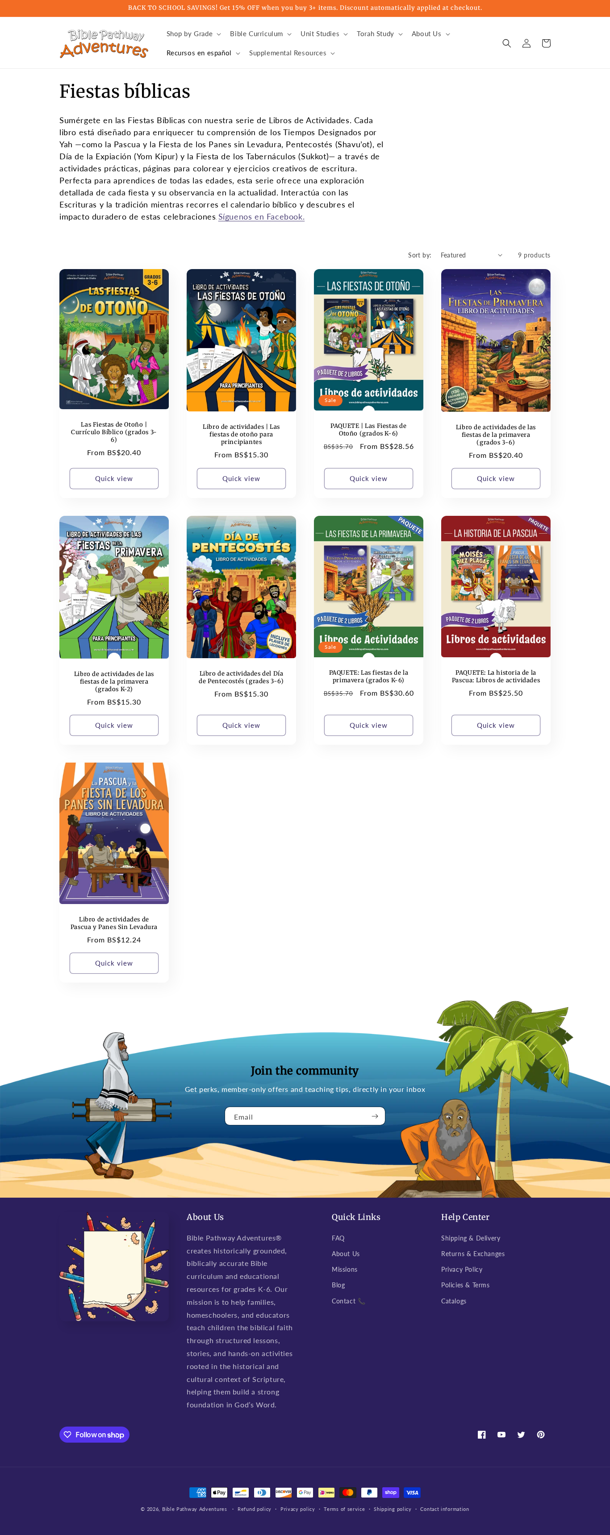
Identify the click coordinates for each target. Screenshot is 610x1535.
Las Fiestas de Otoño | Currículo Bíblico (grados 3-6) (114, 432)
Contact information (444, 1509)
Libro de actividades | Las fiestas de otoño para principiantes (241, 434)
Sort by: (419, 255)
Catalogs (454, 1301)
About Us (346, 1253)
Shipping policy (393, 1509)
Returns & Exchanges (473, 1253)
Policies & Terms (465, 1285)
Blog (338, 1285)
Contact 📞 (348, 1301)
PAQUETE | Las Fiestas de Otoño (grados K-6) (368, 430)
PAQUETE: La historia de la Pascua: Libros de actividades (496, 676)
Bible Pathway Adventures (194, 1509)
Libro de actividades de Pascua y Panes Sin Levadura (114, 923)
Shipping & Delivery (470, 1238)
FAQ (338, 1238)
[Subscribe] (375, 1116)
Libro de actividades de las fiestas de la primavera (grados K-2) (114, 682)
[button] (193, 34)
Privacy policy (297, 1509)
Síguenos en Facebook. (261, 216)
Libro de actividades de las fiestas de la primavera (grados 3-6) (496, 435)
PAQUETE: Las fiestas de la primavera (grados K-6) (369, 676)
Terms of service (344, 1509)
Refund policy (255, 1509)
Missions (345, 1269)
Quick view (114, 478)
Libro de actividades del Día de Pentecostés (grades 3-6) (241, 677)
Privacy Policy (461, 1269)
